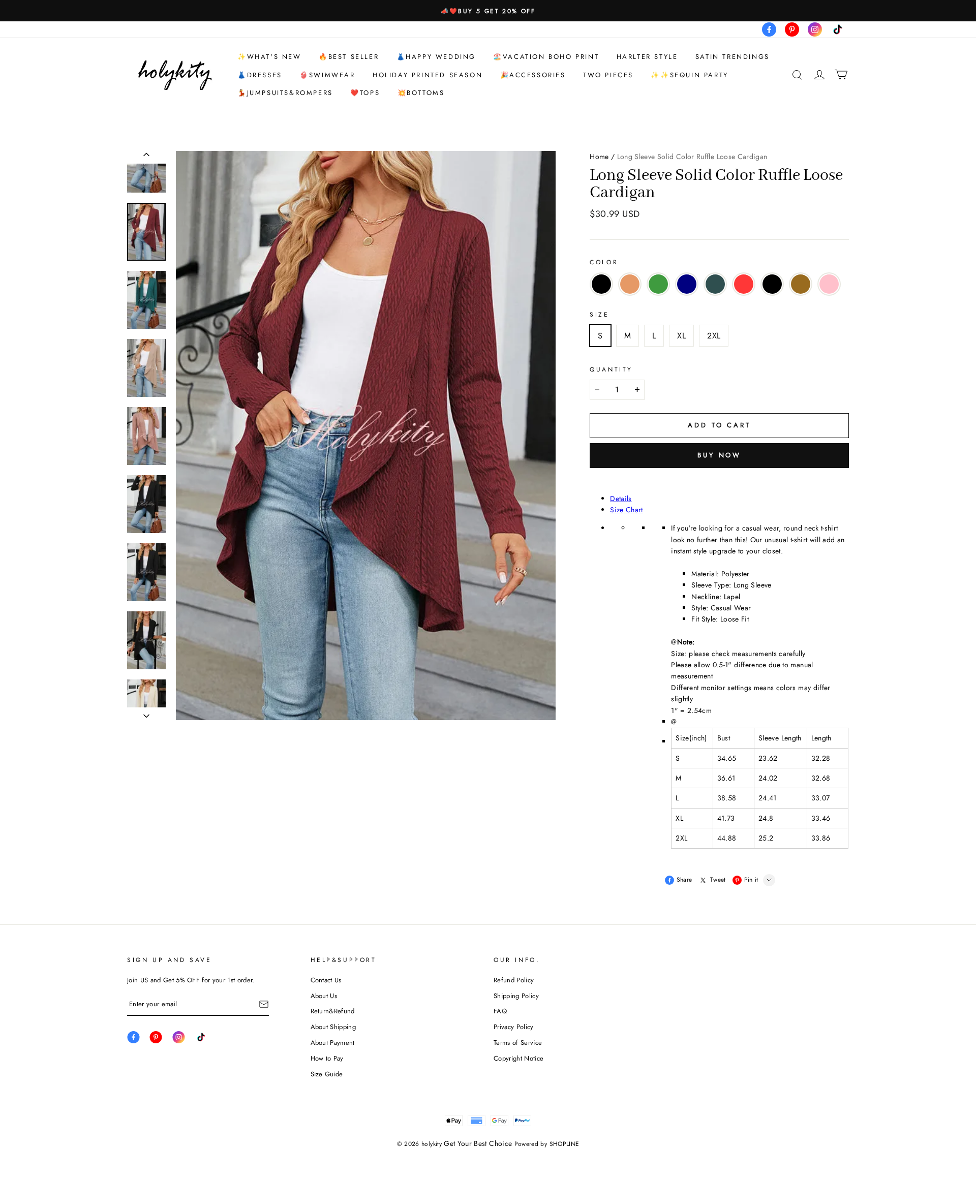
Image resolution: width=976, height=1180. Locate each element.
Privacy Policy (514, 1027)
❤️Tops (365, 93)
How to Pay (327, 1058)
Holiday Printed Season (427, 75)
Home (599, 156)
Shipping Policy (516, 996)
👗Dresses (259, 75)
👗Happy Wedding (436, 56)
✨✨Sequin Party (689, 75)
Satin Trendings (732, 56)
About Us (324, 996)
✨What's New (269, 56)
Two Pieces (608, 75)
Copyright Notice (518, 1058)
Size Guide (327, 1074)
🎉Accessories (533, 75)
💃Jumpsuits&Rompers (285, 93)
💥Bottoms (421, 93)
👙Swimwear (327, 75)
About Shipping (333, 1027)
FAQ (500, 1011)
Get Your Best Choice (478, 1143)
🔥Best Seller (349, 56)
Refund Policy (514, 980)
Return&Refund (333, 1011)
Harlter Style (647, 56)
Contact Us (326, 980)
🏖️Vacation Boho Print (546, 56)
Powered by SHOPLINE (547, 1143)
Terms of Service (518, 1042)
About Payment (333, 1042)
